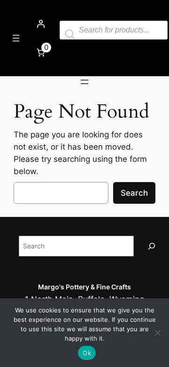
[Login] (41, 24)
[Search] (151, 246)
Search (134, 193)
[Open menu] (16, 38)
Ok (87, 353)
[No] (157, 332)
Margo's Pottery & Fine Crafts (84, 287)
